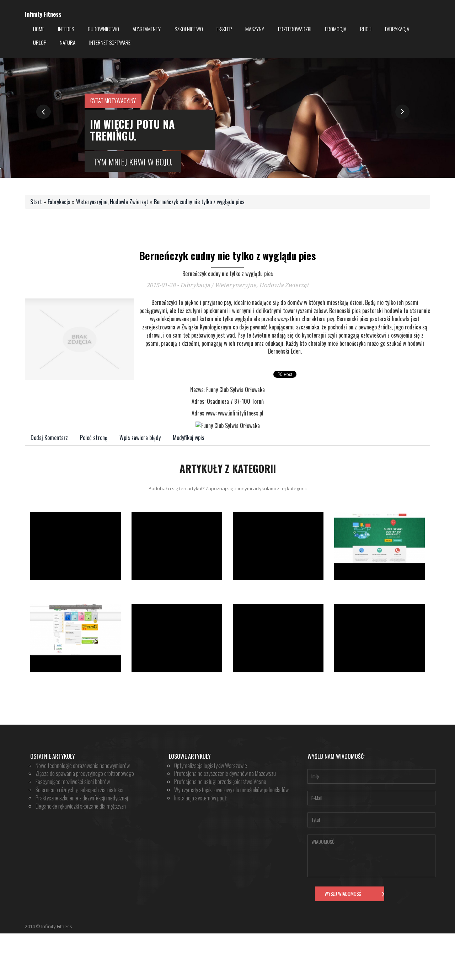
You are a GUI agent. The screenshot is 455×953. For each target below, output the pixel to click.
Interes (66, 29)
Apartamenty (147, 29)
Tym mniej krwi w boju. (132, 161)
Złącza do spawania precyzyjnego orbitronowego (85, 773)
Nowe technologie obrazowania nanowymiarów (83, 765)
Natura (67, 42)
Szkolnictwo (189, 29)
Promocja (335, 29)
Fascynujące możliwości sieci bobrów (73, 781)
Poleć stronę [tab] (93, 437)
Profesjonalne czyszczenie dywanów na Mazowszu (225, 773)
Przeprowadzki (294, 29)
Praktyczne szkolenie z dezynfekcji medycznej (82, 798)
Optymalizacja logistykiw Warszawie (210, 765)
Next (402, 112)
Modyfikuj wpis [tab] (188, 437)
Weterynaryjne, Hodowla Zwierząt (112, 201)
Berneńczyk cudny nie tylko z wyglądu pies (199, 201)
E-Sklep (224, 29)
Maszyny (254, 29)
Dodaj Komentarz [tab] (49, 437)
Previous (43, 112)
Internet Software (109, 42)
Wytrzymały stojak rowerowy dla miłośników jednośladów (231, 789)
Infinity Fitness (43, 14)
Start (36, 201)
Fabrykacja (397, 29)
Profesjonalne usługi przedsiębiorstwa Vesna (220, 781)
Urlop (39, 42)
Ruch (365, 29)
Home (38, 29)
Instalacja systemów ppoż (200, 798)
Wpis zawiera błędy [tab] (140, 437)
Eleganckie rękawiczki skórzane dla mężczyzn (81, 806)
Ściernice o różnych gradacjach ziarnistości (79, 789)
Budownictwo (103, 29)
